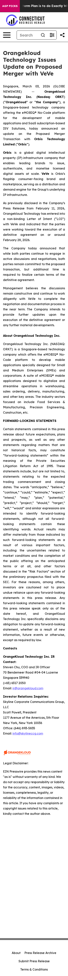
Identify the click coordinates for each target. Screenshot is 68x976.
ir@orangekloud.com (27, 688)
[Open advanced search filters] (51, 35)
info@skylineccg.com (27, 733)
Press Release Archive (40, 953)
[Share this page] (62, 35)
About (16, 953)
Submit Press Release (34, 961)
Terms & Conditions (34, 969)
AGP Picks (10, 6)
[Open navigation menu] (7, 35)
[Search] (42, 35)
